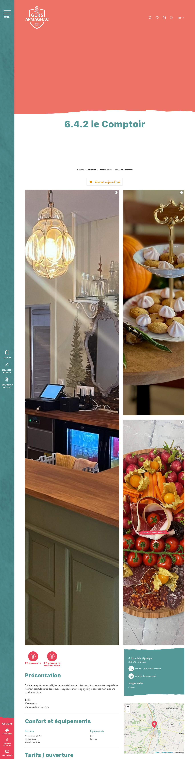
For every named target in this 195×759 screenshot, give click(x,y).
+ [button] (128, 706)
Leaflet (157, 752)
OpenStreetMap (167, 752)
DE (179, 24)
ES (179, 28)
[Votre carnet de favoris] (157, 18)
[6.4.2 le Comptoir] (72, 644)
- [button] (128, 711)
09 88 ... (148, 668)
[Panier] (164, 18)
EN (179, 21)
